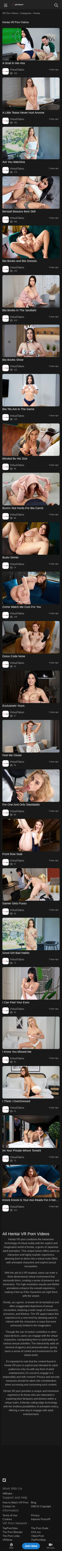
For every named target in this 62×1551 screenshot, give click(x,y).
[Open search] (56, 5)
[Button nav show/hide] (6, 5)
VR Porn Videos (10, 13)
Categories (25, 13)
